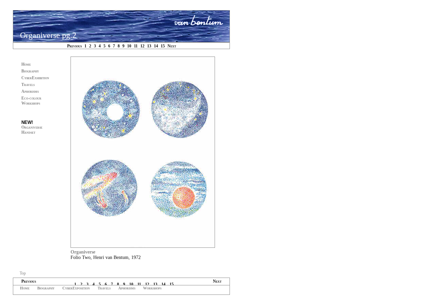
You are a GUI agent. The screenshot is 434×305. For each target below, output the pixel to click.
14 (156, 46)
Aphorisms (30, 91)
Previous (74, 46)
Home (26, 64)
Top (23, 273)
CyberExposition (76, 288)
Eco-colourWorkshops (31, 101)
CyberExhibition (35, 77)
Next (171, 46)
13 (149, 46)
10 (129, 46)
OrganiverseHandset (31, 130)
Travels (28, 84)
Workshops (152, 288)
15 (163, 46)
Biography (30, 71)
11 (136, 46)
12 (142, 46)
